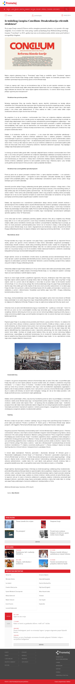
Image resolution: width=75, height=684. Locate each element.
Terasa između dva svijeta (24, 521)
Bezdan (8, 616)
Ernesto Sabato (43, 575)
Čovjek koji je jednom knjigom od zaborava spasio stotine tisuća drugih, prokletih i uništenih (59, 534)
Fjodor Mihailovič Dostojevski (14, 591)
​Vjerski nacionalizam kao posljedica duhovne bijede (59, 563)
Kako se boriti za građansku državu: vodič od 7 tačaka (32, 623)
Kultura (33, 9)
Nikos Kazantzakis (44, 591)
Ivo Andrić (8, 583)
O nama (58, 662)
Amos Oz (8, 575)
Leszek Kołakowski (11, 608)
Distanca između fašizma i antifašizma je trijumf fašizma (60, 553)
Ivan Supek (42, 600)
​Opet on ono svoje (20, 616)
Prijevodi (49, 9)
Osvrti (8, 9)
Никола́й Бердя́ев (44, 579)
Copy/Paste (56, 9)
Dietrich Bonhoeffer (45, 583)
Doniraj (58, 672)
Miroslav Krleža (10, 579)
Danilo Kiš (42, 604)
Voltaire (41, 595)
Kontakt (58, 669)
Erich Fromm (9, 604)
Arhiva (37, 542)
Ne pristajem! (20, 531)
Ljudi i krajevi (15, 9)
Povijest (38, 9)
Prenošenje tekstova (62, 675)
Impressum (59, 665)
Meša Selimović (10, 595)
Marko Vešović (10, 600)
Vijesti (8, 623)
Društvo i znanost (24, 9)
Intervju (44, 9)
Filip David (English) (44, 587)
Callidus (68, 681)
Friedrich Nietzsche (11, 587)
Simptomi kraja (55, 521)
